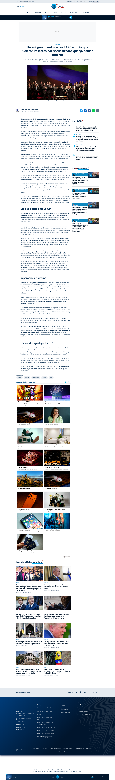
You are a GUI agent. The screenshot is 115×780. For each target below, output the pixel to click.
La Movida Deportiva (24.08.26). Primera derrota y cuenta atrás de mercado (79, 195)
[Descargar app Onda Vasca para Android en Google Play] (37, 692)
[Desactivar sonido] (96, 777)
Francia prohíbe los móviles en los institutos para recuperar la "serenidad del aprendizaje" (56, 616)
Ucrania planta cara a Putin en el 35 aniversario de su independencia (29, 643)
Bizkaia (47, 12)
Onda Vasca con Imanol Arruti (46, 727)
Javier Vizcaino (83, 711)
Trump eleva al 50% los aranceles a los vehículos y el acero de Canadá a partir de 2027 (57, 644)
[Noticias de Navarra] (85, 759)
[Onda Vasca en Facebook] (80, 692)
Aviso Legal (44, 748)
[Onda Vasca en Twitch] (92, 692)
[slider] (102, 776)
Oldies (50, 18)
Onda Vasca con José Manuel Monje (45, 718)
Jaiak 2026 (31, 1)
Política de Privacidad (55, 748)
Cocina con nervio (84, 714)
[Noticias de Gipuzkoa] (44, 759)
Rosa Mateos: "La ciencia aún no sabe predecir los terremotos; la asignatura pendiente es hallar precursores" (79, 211)
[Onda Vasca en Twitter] (76, 692)
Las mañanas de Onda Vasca (45, 708)
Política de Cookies (67, 748)
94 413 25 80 (21, 715)
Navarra (78, 134)
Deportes (63, 12)
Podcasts (28, 12)
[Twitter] (81, 110)
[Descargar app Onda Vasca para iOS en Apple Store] (47, 692)
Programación (85, 12)
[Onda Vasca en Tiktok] (96, 692)
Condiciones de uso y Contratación (83, 748)
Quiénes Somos (35, 748)
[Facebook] (89, 110)
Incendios (26, 1)
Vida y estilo (79, 125)
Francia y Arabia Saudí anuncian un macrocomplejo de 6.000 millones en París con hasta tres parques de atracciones (29, 588)
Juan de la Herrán (84, 708)
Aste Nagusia (20, 1)
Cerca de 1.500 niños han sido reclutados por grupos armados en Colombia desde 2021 (57, 671)
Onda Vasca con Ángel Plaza (45, 733)
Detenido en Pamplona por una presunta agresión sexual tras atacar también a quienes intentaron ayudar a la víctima (87, 138)
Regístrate (95, 1)
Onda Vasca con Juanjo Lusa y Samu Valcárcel (46, 723)
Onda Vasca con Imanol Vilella (46, 730)
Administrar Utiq (62, 751)
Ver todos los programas (44, 737)
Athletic (55, 12)
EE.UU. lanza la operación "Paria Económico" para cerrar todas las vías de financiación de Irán (28, 616)
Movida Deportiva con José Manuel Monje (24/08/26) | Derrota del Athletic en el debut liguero (80, 180)
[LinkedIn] (85, 110)
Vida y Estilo (73, 12)
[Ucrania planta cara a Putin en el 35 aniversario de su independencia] (29, 630)
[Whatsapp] (93, 110)
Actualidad (38, 12)
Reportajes (64, 709)
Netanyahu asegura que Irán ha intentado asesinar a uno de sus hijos (56, 587)
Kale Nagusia (41, 714)
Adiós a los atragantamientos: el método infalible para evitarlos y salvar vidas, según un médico (86, 148)
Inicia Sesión (89, 1)
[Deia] (32, 759)
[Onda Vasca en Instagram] (88, 692)
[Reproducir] (70, 17)
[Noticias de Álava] (69, 759)
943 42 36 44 (21, 721)
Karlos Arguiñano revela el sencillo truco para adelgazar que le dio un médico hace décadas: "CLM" (86, 128)
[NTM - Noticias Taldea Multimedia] (57, 760)
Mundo (18, 582)
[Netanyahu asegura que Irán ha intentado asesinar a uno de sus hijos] (57, 573)
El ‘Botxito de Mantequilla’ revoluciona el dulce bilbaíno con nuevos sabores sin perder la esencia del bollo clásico (80, 227)
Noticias (63, 706)
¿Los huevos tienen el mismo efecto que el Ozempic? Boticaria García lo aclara (87, 157)
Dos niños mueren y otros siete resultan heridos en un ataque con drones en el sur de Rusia (28, 671)
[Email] (97, 110)
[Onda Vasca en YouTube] (84, 692)
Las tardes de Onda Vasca (44, 711)
